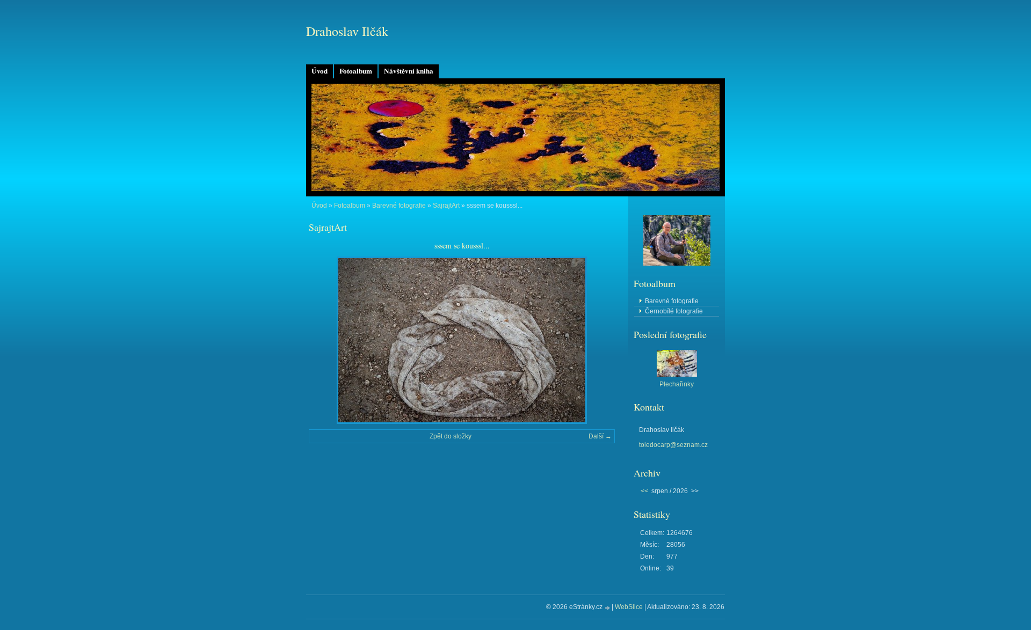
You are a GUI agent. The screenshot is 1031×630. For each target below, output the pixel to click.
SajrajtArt (446, 205)
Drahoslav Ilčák (347, 31)
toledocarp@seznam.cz (673, 445)
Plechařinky (676, 384)
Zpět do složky (450, 436)
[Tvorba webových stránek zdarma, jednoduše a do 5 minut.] (608, 607)
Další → (600, 436)
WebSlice (629, 607)
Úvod (319, 70)
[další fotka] (597, 340)
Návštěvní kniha (408, 70)
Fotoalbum (355, 70)
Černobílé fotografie (674, 311)
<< (644, 491)
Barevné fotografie (399, 205)
